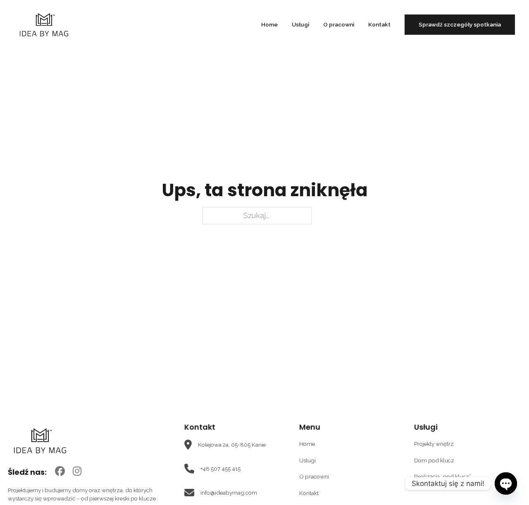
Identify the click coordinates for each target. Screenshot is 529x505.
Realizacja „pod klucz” (442, 476)
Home (269, 24)
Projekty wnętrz (434, 443)
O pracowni (338, 24)
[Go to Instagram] (77, 472)
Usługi (300, 24)
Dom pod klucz (434, 460)
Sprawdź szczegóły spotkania (460, 24)
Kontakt (379, 24)
